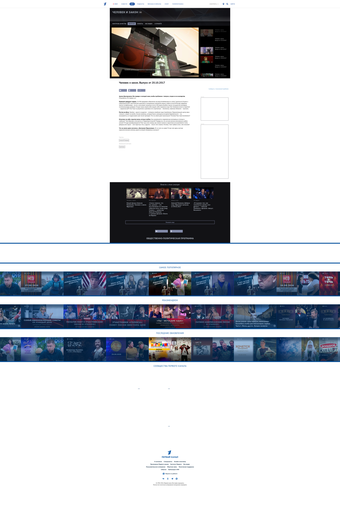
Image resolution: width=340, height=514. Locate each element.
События (163, 469)
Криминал (122, 147)
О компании (158, 461)
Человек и (125, 12)
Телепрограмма (177, 4)
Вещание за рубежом (171, 473)
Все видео (186, 464)
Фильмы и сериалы (154, 4)
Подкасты (140, 4)
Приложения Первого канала (159, 464)
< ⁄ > (139, 90)
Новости (124, 4)
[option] (213, 32)
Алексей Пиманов (124, 140)
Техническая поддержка (186, 467)
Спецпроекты (168, 461)
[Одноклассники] (132, 90)
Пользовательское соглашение (155, 467)
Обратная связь (172, 467)
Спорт (167, 4)
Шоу (132, 4)
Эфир (116, 4)
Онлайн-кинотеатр (180, 461)
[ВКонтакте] (123, 90)
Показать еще (170, 222)
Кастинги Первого (176, 464)
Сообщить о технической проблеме (218, 89)
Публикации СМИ (173, 469)
